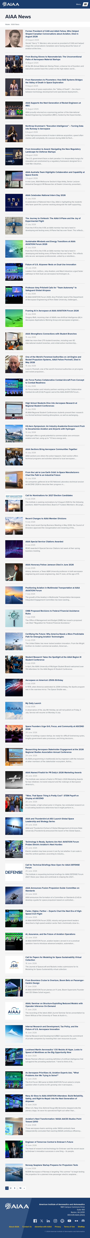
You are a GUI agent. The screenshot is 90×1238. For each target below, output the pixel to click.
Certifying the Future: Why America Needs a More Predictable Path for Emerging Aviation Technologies (54, 635)
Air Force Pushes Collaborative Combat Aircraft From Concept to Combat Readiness (54, 381)
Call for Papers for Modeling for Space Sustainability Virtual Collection (53, 958)
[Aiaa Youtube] (69, 1221)
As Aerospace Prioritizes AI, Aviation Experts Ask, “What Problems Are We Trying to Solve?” (52, 1074)
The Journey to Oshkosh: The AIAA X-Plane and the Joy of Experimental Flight (53, 220)
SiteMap (81, 1226)
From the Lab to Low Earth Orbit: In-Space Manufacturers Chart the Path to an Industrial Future (52, 474)
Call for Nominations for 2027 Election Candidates (49, 495)
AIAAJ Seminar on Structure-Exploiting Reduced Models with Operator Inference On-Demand (54, 1005)
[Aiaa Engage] (62, 1221)
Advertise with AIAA (43, 1226)
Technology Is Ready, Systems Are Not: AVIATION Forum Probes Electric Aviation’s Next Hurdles (52, 843)
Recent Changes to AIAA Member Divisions (45, 518)
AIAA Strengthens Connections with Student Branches (51, 333)
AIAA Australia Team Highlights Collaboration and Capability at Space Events (55, 173)
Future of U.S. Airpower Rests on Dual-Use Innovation (50, 264)
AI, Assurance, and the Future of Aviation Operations (50, 934)
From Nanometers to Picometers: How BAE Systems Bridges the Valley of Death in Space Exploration (54, 81)
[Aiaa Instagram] (55, 1221)
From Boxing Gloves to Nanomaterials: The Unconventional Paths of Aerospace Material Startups (53, 58)
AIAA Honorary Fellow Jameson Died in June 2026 (49, 564)
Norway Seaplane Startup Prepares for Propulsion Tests (51, 1165)
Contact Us (27, 1226)
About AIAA (14, 1226)
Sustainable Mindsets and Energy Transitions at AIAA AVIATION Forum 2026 (50, 243)
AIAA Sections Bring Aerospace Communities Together (51, 449)
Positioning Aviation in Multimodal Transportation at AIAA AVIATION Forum (52, 589)
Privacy (58, 1226)
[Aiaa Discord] (83, 1221)
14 (20, 1188)
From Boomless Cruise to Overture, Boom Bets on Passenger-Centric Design (54, 982)
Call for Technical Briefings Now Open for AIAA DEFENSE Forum (52, 866)
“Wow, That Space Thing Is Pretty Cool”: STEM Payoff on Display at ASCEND (52, 797)
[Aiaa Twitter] (42, 1221)
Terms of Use (69, 1226)
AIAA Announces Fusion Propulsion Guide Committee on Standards (52, 889)
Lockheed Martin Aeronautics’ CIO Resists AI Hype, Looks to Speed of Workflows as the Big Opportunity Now (53, 1051)
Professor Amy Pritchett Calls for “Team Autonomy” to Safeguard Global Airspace (51, 289)
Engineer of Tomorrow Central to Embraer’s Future (49, 1141)
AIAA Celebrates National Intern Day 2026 (45, 195)
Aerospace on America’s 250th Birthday (44, 680)
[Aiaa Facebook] (35, 1221)
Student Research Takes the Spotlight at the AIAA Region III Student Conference (53, 658)
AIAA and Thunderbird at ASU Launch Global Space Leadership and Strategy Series (49, 820)
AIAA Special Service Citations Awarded (44, 541)
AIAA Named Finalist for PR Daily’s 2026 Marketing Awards (53, 772)
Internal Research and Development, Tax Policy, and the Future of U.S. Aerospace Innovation (51, 1028)
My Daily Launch (33, 703)
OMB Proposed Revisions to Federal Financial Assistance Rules (52, 612)
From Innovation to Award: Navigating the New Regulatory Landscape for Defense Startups (53, 150)
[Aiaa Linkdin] (48, 1221)
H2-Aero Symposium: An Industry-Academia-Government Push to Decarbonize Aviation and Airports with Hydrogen (55, 427)
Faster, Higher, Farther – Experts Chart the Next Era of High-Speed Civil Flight (53, 912)
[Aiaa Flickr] (76, 1221)
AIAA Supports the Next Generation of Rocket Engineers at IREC (53, 104)
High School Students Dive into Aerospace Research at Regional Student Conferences (51, 404)
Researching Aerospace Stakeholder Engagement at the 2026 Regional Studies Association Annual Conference (54, 751)
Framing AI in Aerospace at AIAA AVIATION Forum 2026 (52, 310)
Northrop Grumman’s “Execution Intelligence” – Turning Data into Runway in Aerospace (54, 127)
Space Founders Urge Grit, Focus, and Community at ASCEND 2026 (54, 728)
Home (7, 24)
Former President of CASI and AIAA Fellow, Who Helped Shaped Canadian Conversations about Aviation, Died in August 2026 (52, 33)
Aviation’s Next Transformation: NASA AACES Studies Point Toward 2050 (53, 1120)
